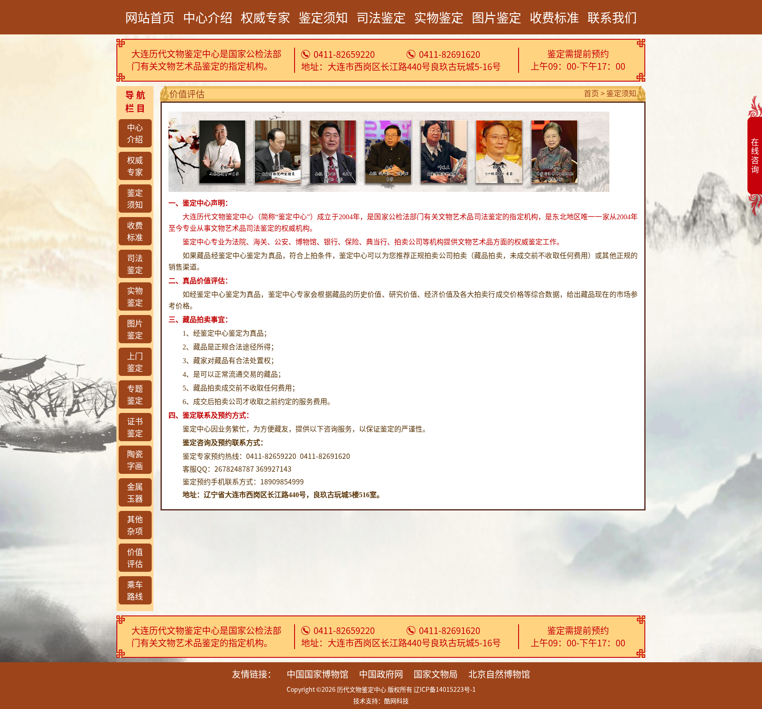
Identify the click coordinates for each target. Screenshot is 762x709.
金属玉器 (135, 492)
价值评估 (135, 557)
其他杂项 (135, 524)
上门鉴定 (135, 361)
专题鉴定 (135, 394)
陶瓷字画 (135, 459)
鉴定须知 (323, 17)
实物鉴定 (438, 17)
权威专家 (265, 17)
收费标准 (554, 17)
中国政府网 (381, 674)
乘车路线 (135, 590)
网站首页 (150, 17)
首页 (591, 92)
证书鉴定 (135, 427)
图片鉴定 (496, 17)
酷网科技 (396, 700)
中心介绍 (207, 17)
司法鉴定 (381, 17)
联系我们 (612, 17)
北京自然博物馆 (499, 674)
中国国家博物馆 (317, 674)
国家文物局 (436, 674)
